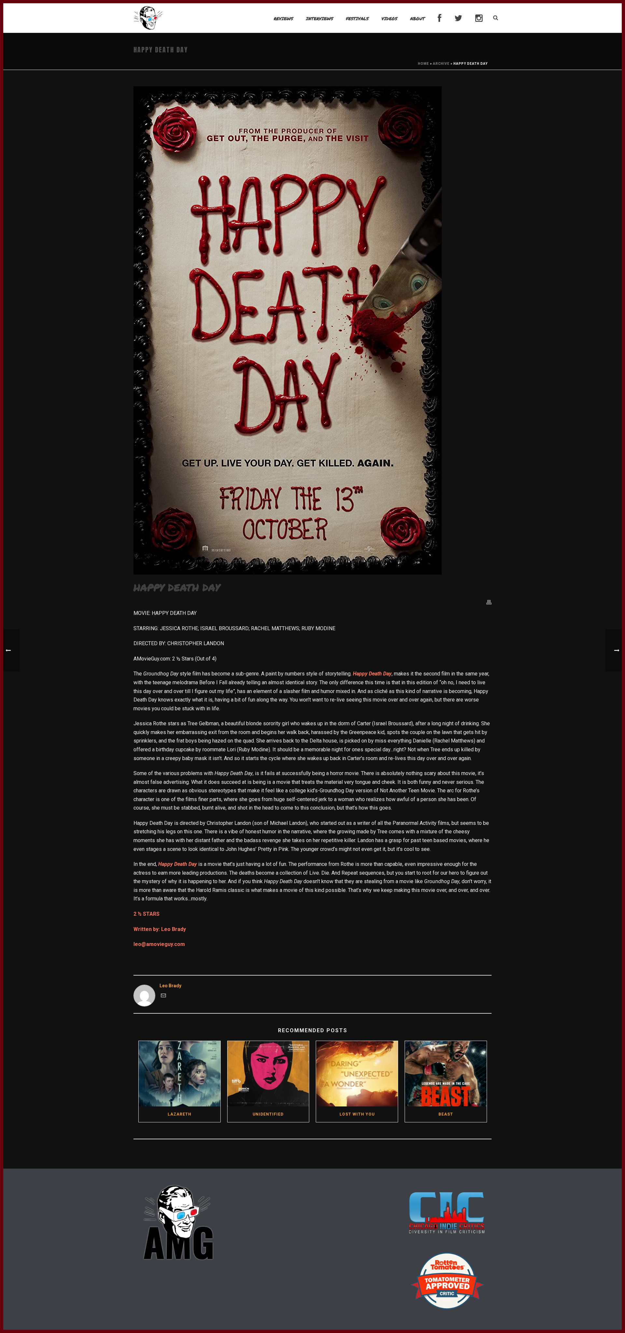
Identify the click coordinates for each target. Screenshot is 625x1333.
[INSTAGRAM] (479, 18)
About (417, 18)
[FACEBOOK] (439, 18)
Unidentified (268, 1114)
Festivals (357, 18)
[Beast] (446, 1073)
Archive (441, 63)
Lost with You (357, 1114)
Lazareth (179, 1114)
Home (423, 63)
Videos (389, 18)
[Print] (489, 602)
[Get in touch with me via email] (163, 996)
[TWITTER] (458, 18)
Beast (445, 1114)
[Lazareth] (179, 1073)
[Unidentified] (268, 1073)
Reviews (283, 18)
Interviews (319, 18)
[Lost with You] (357, 1073)
